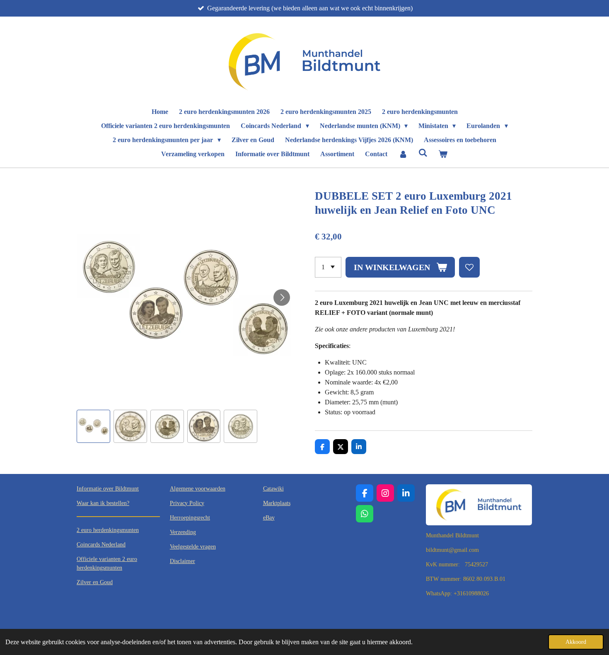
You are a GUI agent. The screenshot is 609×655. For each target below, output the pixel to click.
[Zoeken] (423, 153)
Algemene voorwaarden (197, 489)
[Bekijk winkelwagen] (443, 154)
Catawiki (273, 489)
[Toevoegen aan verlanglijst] (469, 267)
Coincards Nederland (101, 544)
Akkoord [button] (576, 641)
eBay (269, 518)
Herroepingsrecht (190, 518)
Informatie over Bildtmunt (108, 489)
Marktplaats (276, 503)
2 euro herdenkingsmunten (108, 530)
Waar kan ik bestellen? (103, 503)
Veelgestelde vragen (193, 547)
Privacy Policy (187, 503)
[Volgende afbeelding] (281, 297)
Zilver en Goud (95, 582)
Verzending (183, 532)
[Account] (403, 154)
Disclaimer (182, 561)
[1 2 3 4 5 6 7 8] (328, 267)
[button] (93, 426)
